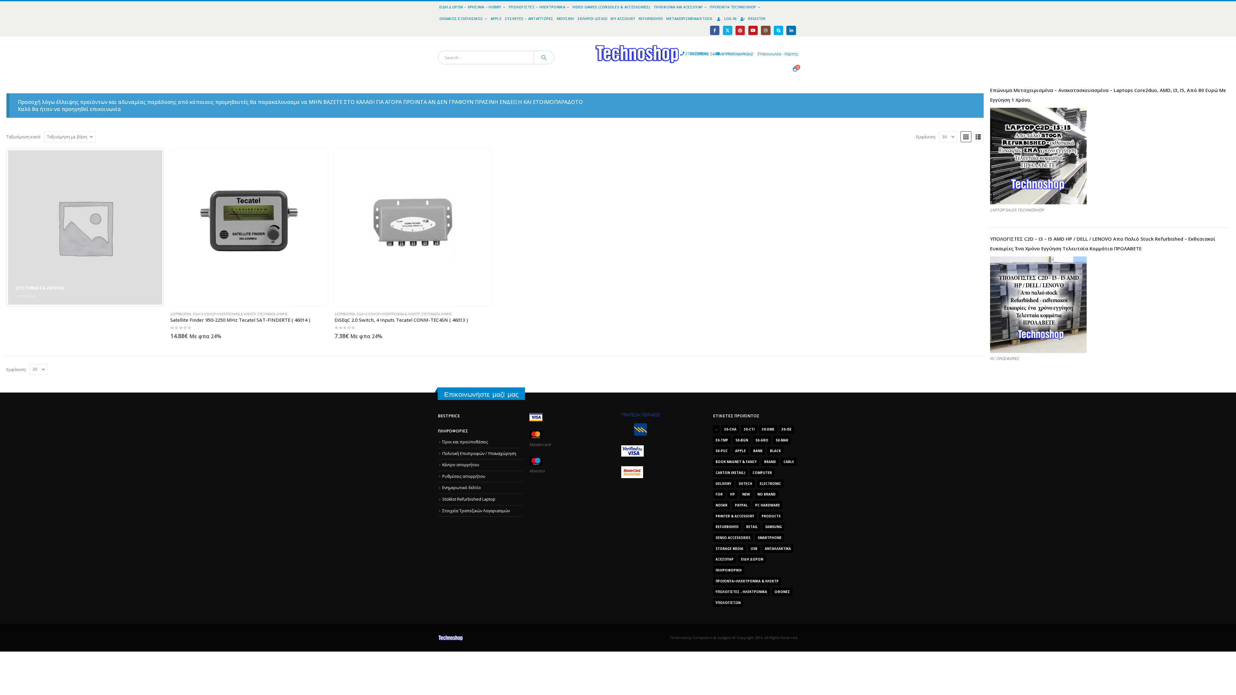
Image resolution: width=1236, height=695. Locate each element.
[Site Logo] (578, 40)
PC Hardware (767, 505)
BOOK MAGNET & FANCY (736, 461)
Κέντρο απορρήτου (460, 465)
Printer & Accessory (735, 516)
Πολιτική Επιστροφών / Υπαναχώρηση (479, 453)
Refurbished (651, 18)
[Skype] (778, 30)
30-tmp (722, 440)
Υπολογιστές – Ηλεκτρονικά (537, 7)
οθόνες (782, 591)
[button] (965, 136)
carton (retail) (730, 472)
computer (762, 472)
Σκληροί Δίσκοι (592, 18)
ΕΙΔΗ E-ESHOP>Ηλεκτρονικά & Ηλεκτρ (224, 314)
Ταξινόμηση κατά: (23, 137)
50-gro (761, 440)
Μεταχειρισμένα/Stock (689, 18)
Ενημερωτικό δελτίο (461, 487)
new (746, 494)
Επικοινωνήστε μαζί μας (481, 394)
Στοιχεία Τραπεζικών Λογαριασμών (476, 511)
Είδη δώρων (752, 559)
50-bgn (741, 440)
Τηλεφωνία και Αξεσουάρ (678, 7)
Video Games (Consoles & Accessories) (611, 7)
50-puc (722, 451)
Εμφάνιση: (926, 137)
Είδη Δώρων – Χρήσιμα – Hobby (470, 7)
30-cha (730, 429)
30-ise (786, 429)
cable (788, 461)
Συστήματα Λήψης (273, 314)
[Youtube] (753, 30)
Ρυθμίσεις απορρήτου (463, 476)
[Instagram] (765, 30)
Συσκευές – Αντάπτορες (529, 18)
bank (758, 451)
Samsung (773, 526)
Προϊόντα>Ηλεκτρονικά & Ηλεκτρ (747, 581)
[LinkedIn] (791, 30)
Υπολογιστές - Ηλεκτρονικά (741, 591)
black (775, 451)
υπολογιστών (728, 602)
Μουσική (565, 18)
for (719, 494)
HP (732, 494)
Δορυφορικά (180, 314)
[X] (727, 30)
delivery (723, 483)
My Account (623, 18)
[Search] (544, 57)
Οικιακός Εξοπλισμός (461, 18)
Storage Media (729, 548)
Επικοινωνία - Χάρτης (778, 54)
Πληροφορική (729, 570)
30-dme (768, 429)
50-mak (782, 440)
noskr (721, 505)
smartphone (770, 537)
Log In (730, 18)
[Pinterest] (740, 30)
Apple (496, 18)
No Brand (766, 494)
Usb (754, 548)
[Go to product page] (249, 227)
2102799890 (684, 53)
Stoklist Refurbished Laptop (468, 499)
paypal (741, 505)
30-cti (749, 429)
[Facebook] (714, 30)
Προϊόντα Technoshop (733, 7)
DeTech (745, 483)
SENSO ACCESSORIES (733, 537)
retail (752, 526)
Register (756, 18)
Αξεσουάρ (725, 559)
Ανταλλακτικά (778, 548)
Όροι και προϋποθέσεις (465, 442)
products (771, 516)
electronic (770, 483)
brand (770, 461)
